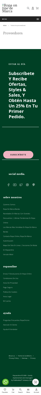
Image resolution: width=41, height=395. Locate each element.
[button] (18, 155)
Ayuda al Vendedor (10, 329)
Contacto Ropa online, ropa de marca (17, 236)
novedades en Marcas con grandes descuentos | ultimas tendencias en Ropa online (19, 218)
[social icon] (8, 185)
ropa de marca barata (11, 209)
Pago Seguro (8, 287)
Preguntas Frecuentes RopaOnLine (16, 320)
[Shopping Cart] (35, 382)
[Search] (28, 8)
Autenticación (8, 241)
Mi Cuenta (7, 301)
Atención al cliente (10, 325)
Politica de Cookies (10, 292)
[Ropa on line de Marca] (11, 8)
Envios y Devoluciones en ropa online (17, 274)
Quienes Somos (9, 204)
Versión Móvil (8, 254)
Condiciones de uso (10, 278)
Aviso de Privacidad (10, 283)
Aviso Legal (7, 296)
